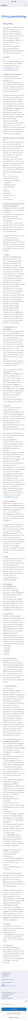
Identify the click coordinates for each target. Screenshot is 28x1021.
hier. (19, 735)
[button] (26, 1001)
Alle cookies (14, 1009)
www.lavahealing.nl (15, 61)
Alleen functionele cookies (14, 1013)
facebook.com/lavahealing (10, 985)
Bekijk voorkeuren (14, 1017)
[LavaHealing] (4, 5)
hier (6, 682)
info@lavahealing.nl (11, 497)
